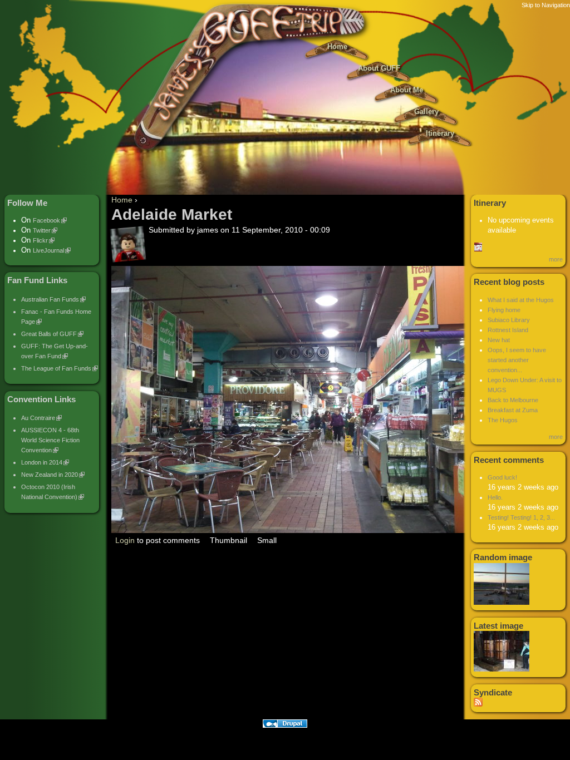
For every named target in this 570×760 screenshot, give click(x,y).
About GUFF (379, 68)
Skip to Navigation (546, 5)
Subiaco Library (509, 320)
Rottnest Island (508, 330)
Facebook (46, 220)
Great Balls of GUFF (49, 333)
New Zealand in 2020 (49, 474)
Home (337, 47)
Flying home (504, 310)
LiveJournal (48, 250)
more (556, 259)
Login (125, 540)
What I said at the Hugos (521, 300)
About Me (406, 90)
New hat (499, 340)
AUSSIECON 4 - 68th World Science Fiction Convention (50, 440)
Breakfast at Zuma (513, 410)
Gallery (426, 112)
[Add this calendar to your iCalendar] (478, 249)
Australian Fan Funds (50, 299)
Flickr (40, 240)
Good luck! (502, 477)
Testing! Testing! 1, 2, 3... (521, 517)
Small (267, 540)
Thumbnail (228, 540)
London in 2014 (41, 462)
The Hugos (503, 420)
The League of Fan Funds (56, 368)
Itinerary (440, 133)
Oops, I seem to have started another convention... (517, 360)
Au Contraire (38, 417)
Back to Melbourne (513, 400)
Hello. (495, 497)
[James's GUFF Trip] (285, 155)
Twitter (42, 230)
